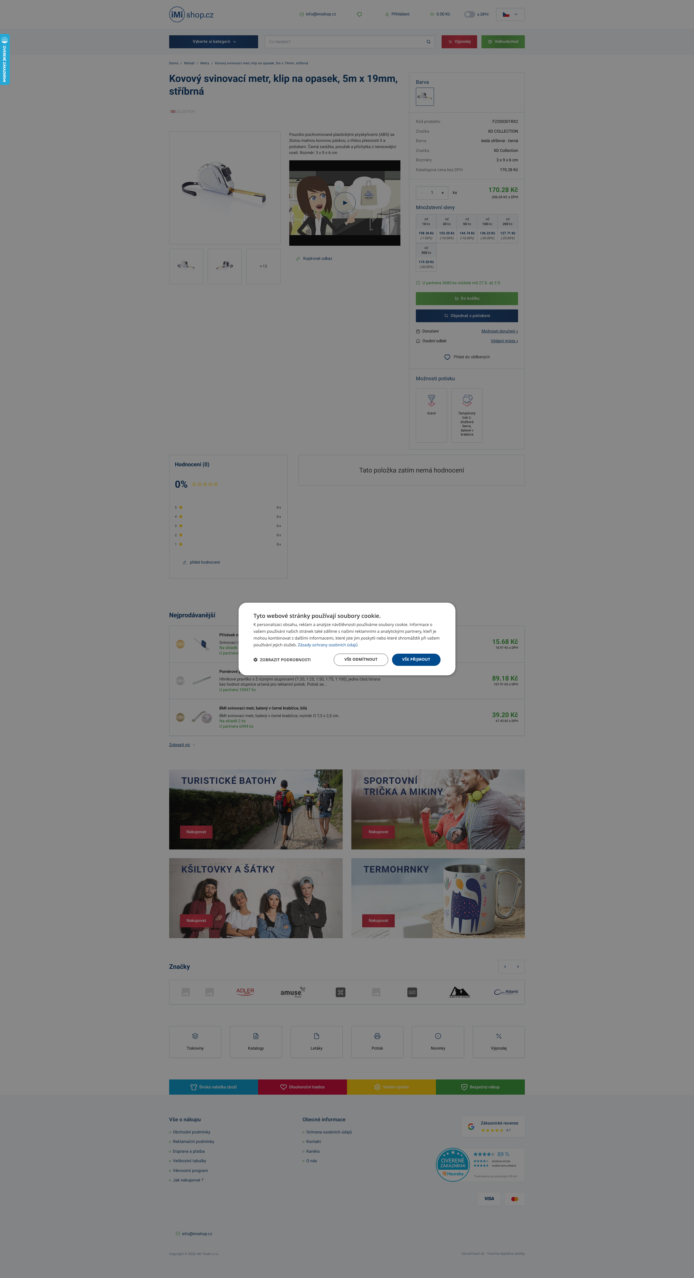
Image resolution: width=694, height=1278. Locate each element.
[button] (282, 660)
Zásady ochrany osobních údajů (328, 645)
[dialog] (347, 639)
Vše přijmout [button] (416, 659)
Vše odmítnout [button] (360, 659)
